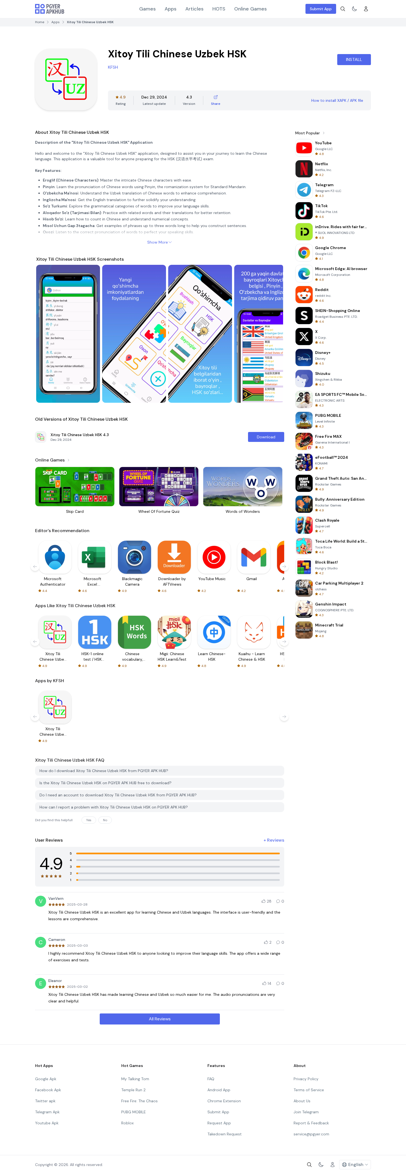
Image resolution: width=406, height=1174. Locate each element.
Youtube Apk (47, 1122)
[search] (343, 9)
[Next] (274, 334)
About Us (302, 1100)
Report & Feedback (311, 1122)
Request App (219, 1122)
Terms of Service (309, 1089)
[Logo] (49, 8)
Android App (218, 1089)
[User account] (366, 9)
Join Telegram (306, 1111)
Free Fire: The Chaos (139, 1100)
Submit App (321, 8)
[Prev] (46, 334)
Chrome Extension (224, 1100)
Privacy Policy (306, 1078)
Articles (194, 9)
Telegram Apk (47, 1111)
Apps (170, 9)
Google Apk (45, 1078)
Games (147, 9)
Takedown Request (224, 1134)
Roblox (127, 1122)
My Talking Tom (135, 1078)
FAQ (210, 1078)
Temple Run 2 (133, 1089)
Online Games (250, 9)
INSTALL (354, 59)
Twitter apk (45, 1100)
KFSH (113, 67)
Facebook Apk (48, 1089)
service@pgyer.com (311, 1134)
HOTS (218, 9)
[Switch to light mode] (354, 9)
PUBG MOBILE (133, 1111)
